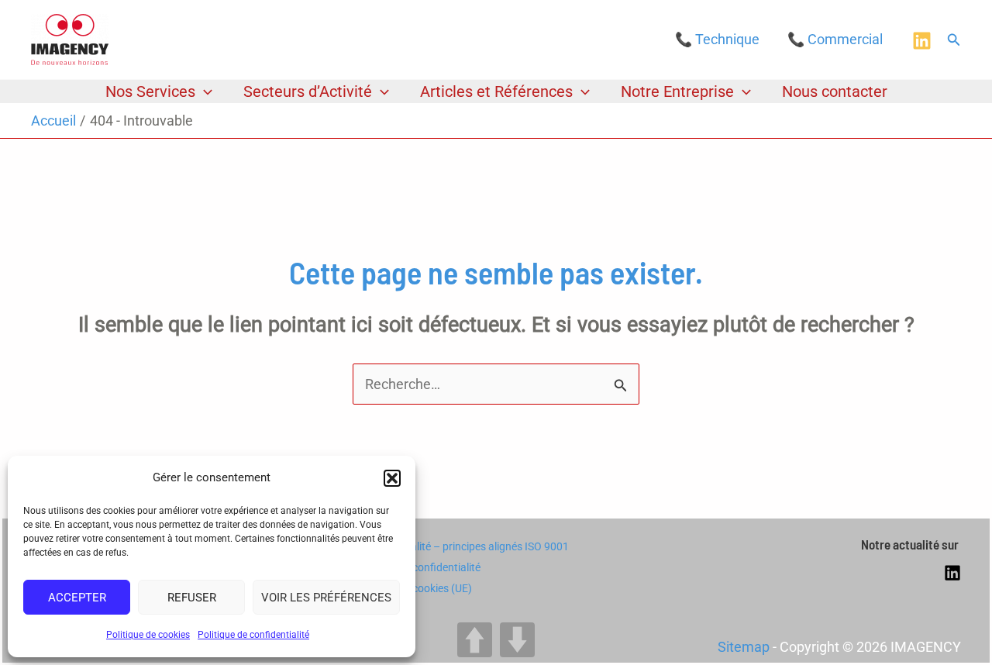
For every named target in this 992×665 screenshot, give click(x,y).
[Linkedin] (922, 40)
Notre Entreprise (677, 91)
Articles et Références (496, 91)
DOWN (517, 639)
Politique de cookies (148, 634)
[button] (392, 478)
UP (474, 639)
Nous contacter (834, 91)
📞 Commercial (835, 39)
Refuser (191, 598)
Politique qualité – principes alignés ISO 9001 (461, 546)
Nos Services (150, 91)
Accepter (77, 598)
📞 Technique (717, 39)
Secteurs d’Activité (307, 91)
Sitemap (744, 647)
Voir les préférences (326, 598)
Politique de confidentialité (253, 634)
